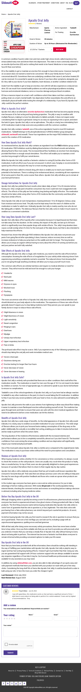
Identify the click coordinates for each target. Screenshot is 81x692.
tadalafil (25, 129)
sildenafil (5, 134)
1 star (5, 618)
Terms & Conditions (35, 671)
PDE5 (59, 146)
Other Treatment (43, 3)
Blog (71, 3)
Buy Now (59, 49)
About (62, 3)
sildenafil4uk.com (24, 563)
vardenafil (14, 134)
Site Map (69, 671)
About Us (11, 671)
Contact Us (59, 671)
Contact (69, 9)
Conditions (55, 3)
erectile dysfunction (36, 112)
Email (56, 615)
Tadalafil (73, 28)
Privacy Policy (21, 671)
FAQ (67, 3)
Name (31, 615)
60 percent (46, 486)
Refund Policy (48, 671)
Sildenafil (32, 3)
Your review (8, 625)
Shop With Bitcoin (40, 673)
